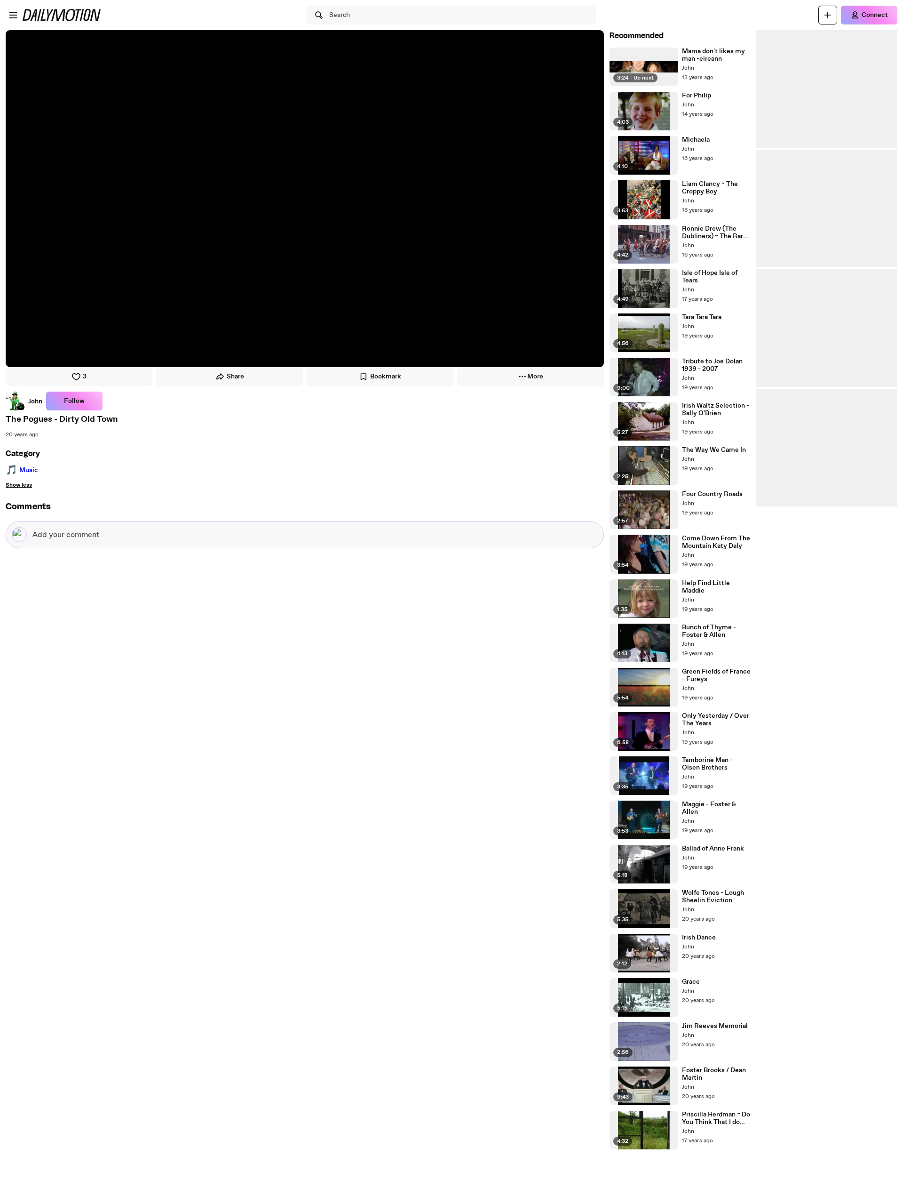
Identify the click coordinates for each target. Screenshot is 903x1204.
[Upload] (827, 15)
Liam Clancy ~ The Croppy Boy (710, 187)
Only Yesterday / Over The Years (715, 719)
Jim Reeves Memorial (715, 1026)
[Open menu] (13, 15)
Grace (691, 982)
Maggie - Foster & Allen (709, 808)
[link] (24, 401)
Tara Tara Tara (701, 317)
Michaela (696, 140)
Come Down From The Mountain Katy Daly (716, 542)
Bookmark (385, 376)
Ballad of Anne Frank (713, 848)
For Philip (696, 95)
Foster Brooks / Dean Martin (714, 1074)
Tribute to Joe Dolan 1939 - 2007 (712, 365)
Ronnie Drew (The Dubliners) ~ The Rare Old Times (714, 232)
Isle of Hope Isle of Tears (709, 276)
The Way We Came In (714, 450)
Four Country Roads (712, 494)
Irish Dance (699, 937)
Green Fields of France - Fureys (716, 675)
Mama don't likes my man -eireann (713, 55)
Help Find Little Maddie (706, 586)
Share (235, 376)
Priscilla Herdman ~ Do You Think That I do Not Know (716, 1118)
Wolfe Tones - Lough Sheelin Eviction (713, 896)
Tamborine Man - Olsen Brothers (707, 763)
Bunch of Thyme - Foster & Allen (709, 631)
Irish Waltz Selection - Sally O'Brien (715, 409)
